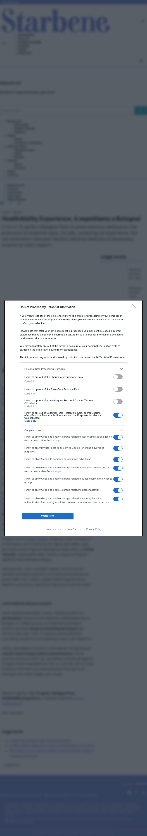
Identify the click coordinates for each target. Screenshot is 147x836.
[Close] (135, 307)
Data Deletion (53, 529)
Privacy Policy (94, 529)
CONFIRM (47, 516)
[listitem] (73, 369)
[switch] (118, 376)
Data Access (73, 529)
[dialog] (73, 418)
